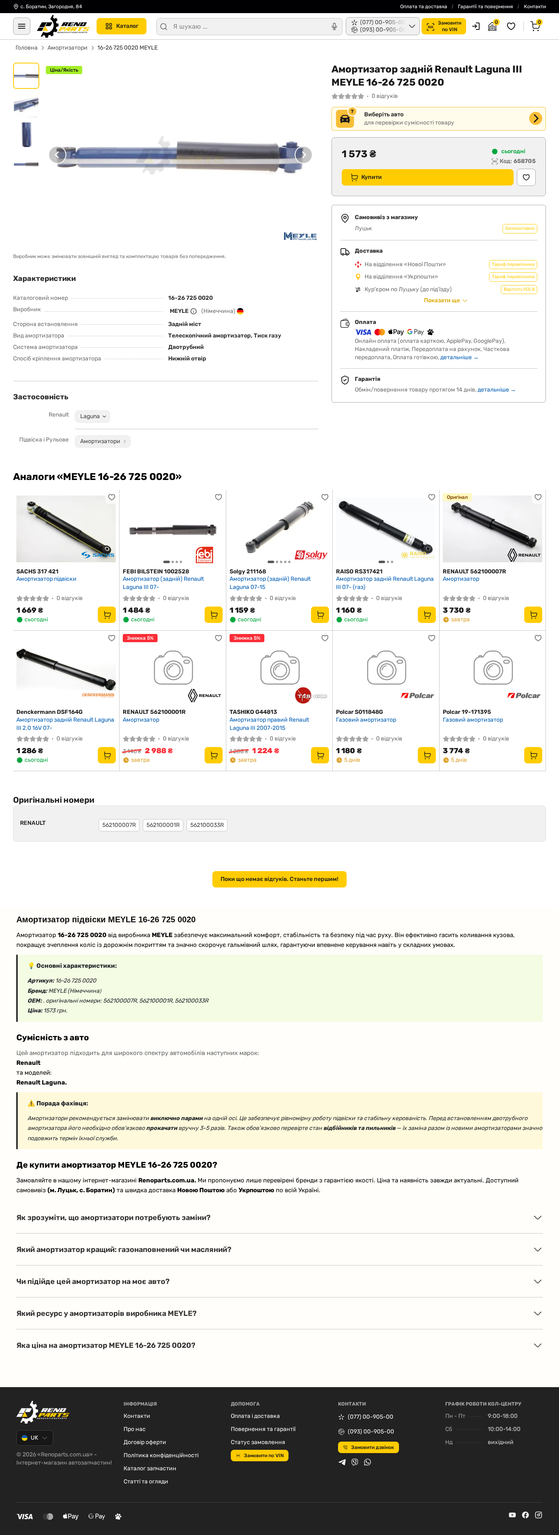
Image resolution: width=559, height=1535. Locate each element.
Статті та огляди (146, 1481)
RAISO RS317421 (359, 571)
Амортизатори (67, 47)
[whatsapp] (367, 1462)
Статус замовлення (258, 1442)
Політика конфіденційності (161, 1455)
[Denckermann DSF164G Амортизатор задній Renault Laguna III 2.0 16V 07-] (66, 670)
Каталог (127, 26)
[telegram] (342, 1462)
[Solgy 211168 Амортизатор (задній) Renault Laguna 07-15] (279, 529)
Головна (27, 47)
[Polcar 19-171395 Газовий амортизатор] (492, 670)
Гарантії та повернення (485, 6)
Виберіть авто (383, 114)
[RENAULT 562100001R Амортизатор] (172, 670)
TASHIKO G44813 (253, 712)
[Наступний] (303, 155)
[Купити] (107, 615)
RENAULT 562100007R (474, 571)
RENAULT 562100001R (154, 712)
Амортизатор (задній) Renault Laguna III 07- (163, 583)
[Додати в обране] (526, 177)
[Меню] (21, 26)
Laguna (90, 416)
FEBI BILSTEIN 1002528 (156, 571)
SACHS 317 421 (37, 571)
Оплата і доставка (255, 1416)
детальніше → (459, 357)
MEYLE (179, 311)
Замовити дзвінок (372, 1447)
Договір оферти (145, 1442)
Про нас (135, 1429)
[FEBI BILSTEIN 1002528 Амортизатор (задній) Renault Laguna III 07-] (172, 529)
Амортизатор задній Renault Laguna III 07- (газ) (385, 583)
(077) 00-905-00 (370, 1416)
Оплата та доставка (423, 6)
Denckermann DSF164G (49, 712)
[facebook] (525, 1515)
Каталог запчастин (150, 1468)
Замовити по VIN (264, 1455)
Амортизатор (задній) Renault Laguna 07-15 (270, 583)
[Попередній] (57, 155)
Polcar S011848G (359, 712)
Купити (371, 177)
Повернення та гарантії (263, 1429)
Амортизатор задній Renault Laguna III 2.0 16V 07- (65, 723)
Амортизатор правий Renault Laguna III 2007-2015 (269, 723)
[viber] (355, 1462)
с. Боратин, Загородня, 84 (51, 6)
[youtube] (512, 1515)
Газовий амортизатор (366, 719)
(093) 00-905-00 (371, 1431)
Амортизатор (461, 578)
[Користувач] (476, 26)
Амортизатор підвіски (46, 578)
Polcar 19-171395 (467, 712)
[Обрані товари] (512, 26)
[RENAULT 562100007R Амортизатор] (492, 529)
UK (34, 1437)
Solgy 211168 (248, 571)
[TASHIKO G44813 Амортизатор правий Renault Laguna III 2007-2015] (279, 670)
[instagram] (538, 1515)
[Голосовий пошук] (334, 26)
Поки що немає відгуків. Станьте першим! (279, 879)
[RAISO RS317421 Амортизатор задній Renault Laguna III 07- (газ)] (385, 529)
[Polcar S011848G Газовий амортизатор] (385, 670)
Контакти (535, 6)
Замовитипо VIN (449, 26)
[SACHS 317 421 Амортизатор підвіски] (66, 529)
